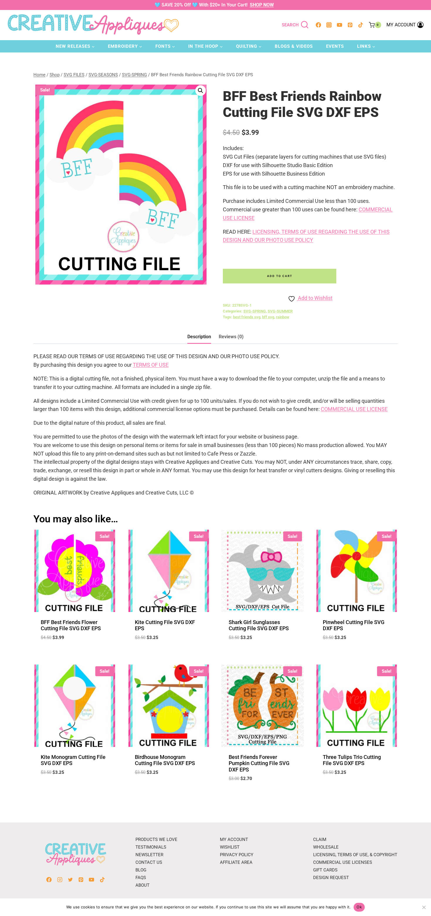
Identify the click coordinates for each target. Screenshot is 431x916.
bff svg (268, 317)
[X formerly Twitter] (70, 879)
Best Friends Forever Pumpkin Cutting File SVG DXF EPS (259, 763)
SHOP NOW (262, 5)
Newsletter (149, 854)
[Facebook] (318, 25)
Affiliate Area (236, 862)
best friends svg (246, 317)
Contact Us (148, 862)
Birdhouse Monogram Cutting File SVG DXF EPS (165, 760)
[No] (424, 907)
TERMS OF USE (151, 365)
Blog (140, 870)
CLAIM (319, 839)
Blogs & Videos (294, 46)
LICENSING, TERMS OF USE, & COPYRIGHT (355, 854)
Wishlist (230, 847)
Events (335, 46)
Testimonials (150, 847)
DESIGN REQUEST (331, 877)
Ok (359, 907)
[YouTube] (339, 25)
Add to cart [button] (74, 790)
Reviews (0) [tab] (231, 336)
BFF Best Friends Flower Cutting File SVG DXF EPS (71, 625)
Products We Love (156, 839)
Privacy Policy (236, 854)
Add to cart (279, 276)
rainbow (282, 317)
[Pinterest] (350, 25)
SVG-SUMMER (280, 311)
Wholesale (326, 847)
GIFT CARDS (325, 870)
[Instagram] (329, 25)
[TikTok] (360, 25)
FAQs (140, 877)
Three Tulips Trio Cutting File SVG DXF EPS (352, 760)
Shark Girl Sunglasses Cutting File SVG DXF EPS (259, 625)
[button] (200, 90)
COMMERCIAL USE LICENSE (354, 409)
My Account (234, 839)
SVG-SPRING (254, 311)
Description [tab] (199, 336)
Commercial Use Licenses (342, 862)
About (142, 885)
